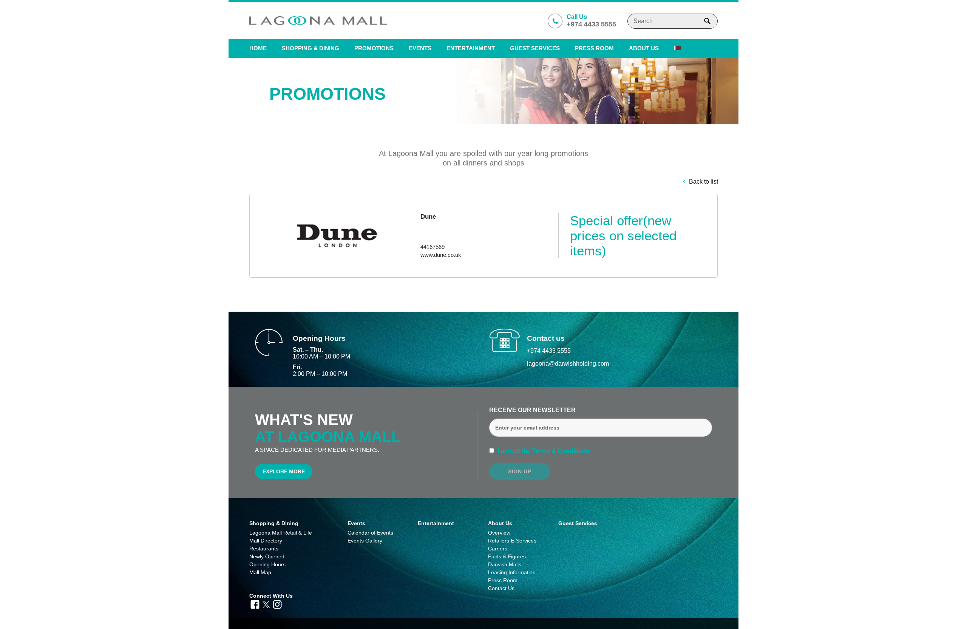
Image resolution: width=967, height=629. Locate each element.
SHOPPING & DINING (310, 48)
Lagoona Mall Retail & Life (280, 533)
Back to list (703, 181)
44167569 (432, 247)
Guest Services (535, 48)
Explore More (284, 471)
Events (420, 48)
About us (644, 48)
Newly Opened (266, 556)
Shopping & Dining (273, 523)
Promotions (374, 48)
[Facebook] (255, 604)
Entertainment (470, 48)
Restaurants (263, 549)
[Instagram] (277, 604)
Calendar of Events (370, 533)
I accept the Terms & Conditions (542, 451)
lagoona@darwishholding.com (568, 363)
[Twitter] (266, 604)
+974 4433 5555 (549, 351)
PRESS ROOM (594, 48)
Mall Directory (265, 541)
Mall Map (260, 572)
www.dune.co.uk (440, 255)
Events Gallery (365, 541)
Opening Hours (267, 564)
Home (258, 48)
